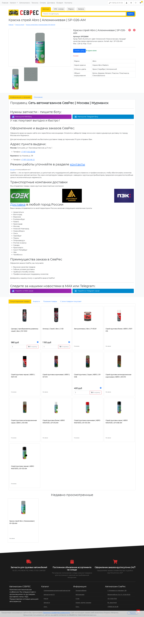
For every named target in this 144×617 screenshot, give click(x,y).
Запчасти (47, 602)
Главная (5, 3)
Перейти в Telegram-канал (89, 291)
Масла (46, 598)
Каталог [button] (13, 3)
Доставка (51, 3)
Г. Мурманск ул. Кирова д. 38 (117, 590)
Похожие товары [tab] (50, 301)
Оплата (43, 3)
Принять (133, 613)
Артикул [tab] (45, 9)
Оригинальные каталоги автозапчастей (57, 590)
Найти (130, 14)
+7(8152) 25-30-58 (116, 3)
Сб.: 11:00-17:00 (112, 598)
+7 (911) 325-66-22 (28, 160)
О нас (77, 598)
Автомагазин (24, 3)
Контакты (68, 3)
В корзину (33, 347)
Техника (35, 3)
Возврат (59, 3)
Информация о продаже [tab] (20, 97)
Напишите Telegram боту (88, 117)
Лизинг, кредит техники (83, 602)
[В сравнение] (134, 30)
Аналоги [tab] (36, 301)
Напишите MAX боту (23, 117)
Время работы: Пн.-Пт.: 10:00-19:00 (119, 594)
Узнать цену (79, 51)
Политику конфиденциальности (56, 613)
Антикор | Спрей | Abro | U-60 (53, 329)
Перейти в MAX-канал (24, 291)
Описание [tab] (38, 97)
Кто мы (12, 169)
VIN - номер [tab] (59, 9)
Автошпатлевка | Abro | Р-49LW (85, 329)
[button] (140, 3)
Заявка (81, 9)
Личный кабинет (81, 590)
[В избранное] (129, 30)
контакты (77, 164)
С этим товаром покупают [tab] (70, 301)
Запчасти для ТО (49, 594)
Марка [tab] (70, 9)
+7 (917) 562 (28, 152)
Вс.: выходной (112, 602)
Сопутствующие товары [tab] (20, 301)
